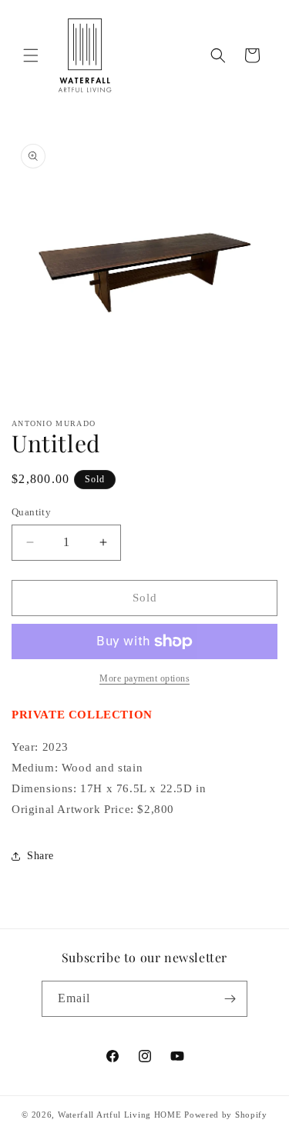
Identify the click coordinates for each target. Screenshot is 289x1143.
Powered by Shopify (225, 1114)
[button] (31, 55)
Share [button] (40, 855)
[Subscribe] (230, 999)
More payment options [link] (144, 678)
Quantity (31, 512)
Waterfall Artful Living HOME (120, 1114)
